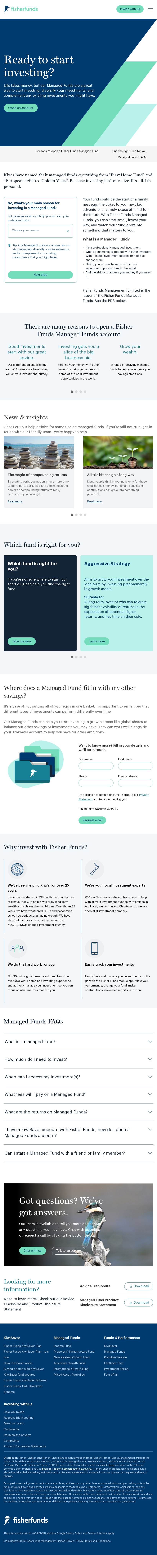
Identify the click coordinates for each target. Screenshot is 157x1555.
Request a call (92, 820)
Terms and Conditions (98, 1541)
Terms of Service (97, 1533)
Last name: (125, 759)
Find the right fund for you (129, 151)
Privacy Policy (74, 1533)
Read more (15, 501)
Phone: (83, 776)
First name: (85, 759)
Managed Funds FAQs (132, 157)
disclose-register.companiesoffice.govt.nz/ (66, 1468)
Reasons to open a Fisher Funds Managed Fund (66, 151)
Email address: (128, 776)
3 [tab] (80, 657)
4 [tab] (85, 657)
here (111, 1465)
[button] (72, 391)
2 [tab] (76, 657)
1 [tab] (72, 657)
